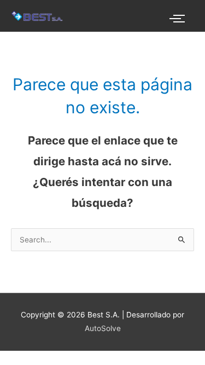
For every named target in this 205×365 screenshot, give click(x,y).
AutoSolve (103, 328)
